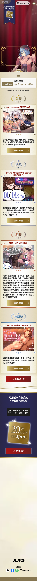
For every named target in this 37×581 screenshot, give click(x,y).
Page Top (34, 574)
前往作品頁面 (18, 150)
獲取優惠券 (20, 451)
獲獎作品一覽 (19, 379)
